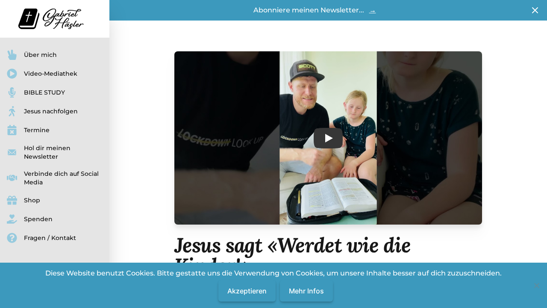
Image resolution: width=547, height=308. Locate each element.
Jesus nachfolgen (51, 111)
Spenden (38, 219)
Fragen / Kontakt (50, 238)
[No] (536, 285)
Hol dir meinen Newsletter (47, 152)
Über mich (40, 55)
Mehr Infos (306, 291)
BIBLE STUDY (44, 92)
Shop (32, 200)
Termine (37, 130)
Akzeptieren (247, 291)
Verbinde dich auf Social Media (61, 178)
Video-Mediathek (50, 73)
